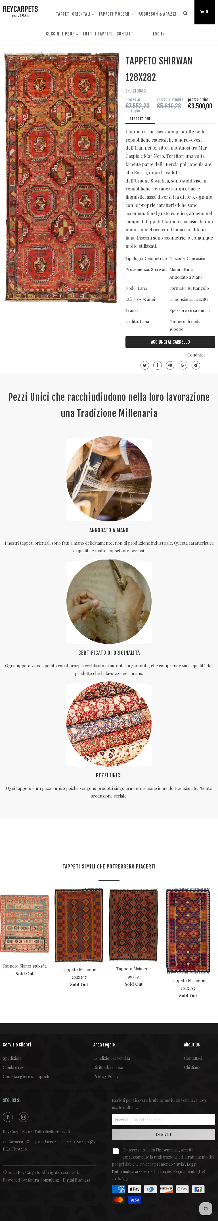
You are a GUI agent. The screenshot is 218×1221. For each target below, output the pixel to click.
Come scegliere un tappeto (27, 1076)
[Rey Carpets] (20, 10)
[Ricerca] (186, 14)
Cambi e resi (13, 1067)
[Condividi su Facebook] (157, 365)
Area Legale (104, 1045)
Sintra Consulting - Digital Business (59, 1180)
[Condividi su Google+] (182, 365)
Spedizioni (12, 1058)
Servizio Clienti (17, 1045)
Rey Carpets (29, 1172)
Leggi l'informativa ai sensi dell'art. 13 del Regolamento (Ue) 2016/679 (158, 1171)
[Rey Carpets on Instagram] (25, 1117)
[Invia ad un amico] (195, 365)
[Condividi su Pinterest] (170, 365)
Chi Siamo (193, 1067)
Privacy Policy (105, 1076)
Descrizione (140, 119)
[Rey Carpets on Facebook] (9, 1117)
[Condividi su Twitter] (144, 365)
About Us (192, 1045)
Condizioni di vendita (111, 1058)
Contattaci (193, 1058)
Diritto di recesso (108, 1067)
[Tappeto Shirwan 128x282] (61, 178)
